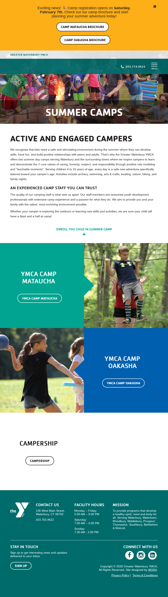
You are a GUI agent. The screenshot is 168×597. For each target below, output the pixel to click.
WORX (152, 569)
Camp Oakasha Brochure (85, 40)
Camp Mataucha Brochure (82, 27)
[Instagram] (141, 555)
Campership (40, 461)
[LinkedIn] (152, 555)
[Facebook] (129, 555)
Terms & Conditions (145, 575)
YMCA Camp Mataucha (39, 298)
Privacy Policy (120, 575)
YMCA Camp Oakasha (123, 383)
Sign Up (21, 566)
